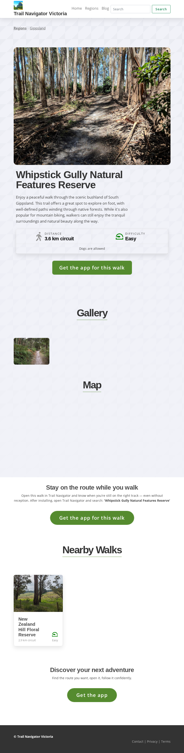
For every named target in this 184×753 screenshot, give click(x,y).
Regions (92, 8)
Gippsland (38, 28)
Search (161, 9)
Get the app (91, 695)
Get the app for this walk (92, 267)
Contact (137, 741)
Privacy (152, 741)
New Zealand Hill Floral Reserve (28, 627)
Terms (166, 741)
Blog (105, 8)
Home (77, 8)
